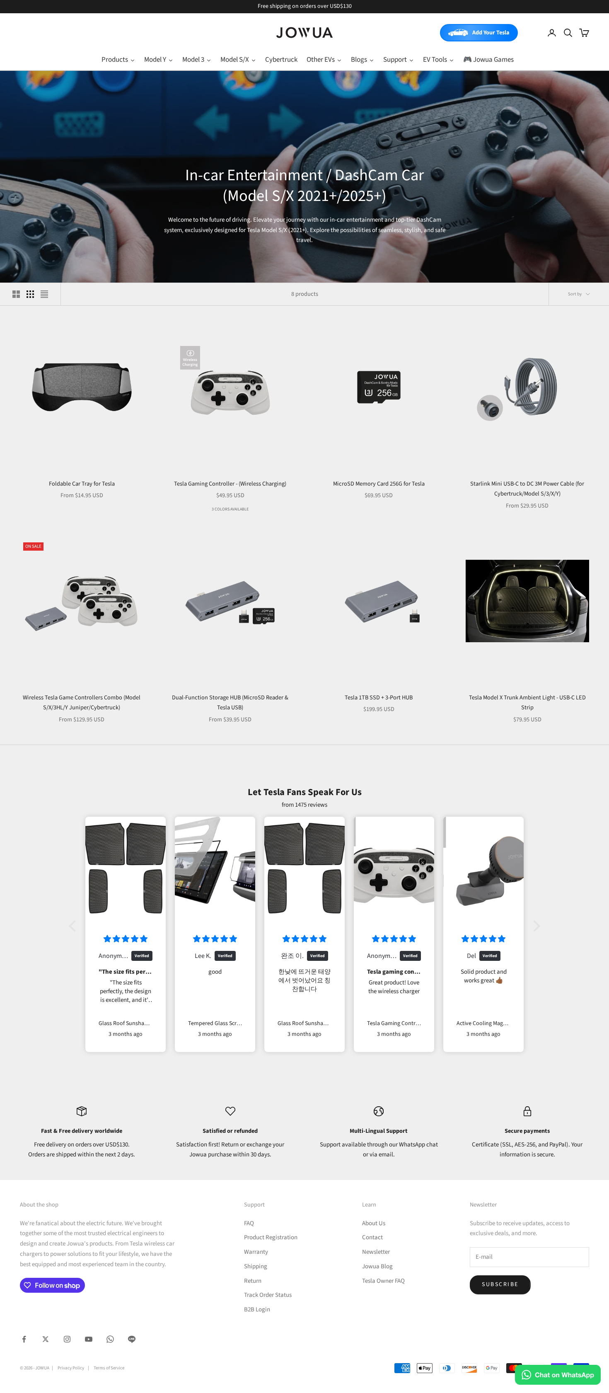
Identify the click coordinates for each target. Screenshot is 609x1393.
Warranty (256, 1252)
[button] (74, 926)
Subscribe (500, 1284)
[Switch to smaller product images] (30, 294)
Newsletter (376, 1252)
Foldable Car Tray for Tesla (82, 483)
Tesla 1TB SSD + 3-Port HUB (379, 697)
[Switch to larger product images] (16, 294)
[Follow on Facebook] (24, 1339)
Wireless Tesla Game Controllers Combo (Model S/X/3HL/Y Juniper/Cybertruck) (81, 702)
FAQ (249, 1223)
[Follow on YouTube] (89, 1339)
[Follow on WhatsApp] (110, 1339)
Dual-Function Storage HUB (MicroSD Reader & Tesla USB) (230, 702)
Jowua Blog (377, 1266)
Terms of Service (109, 1368)
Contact (372, 1237)
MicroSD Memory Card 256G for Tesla (379, 483)
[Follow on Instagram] (67, 1339)
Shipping (255, 1266)
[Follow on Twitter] (45, 1339)
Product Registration (270, 1237)
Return (252, 1281)
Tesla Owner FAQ (383, 1281)
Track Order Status (268, 1295)
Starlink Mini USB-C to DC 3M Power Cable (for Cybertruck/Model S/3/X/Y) (527, 488)
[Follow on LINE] (132, 1339)
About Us (373, 1223)
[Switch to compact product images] (44, 294)
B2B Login (257, 1309)
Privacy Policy (71, 1368)
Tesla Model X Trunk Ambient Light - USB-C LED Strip (527, 702)
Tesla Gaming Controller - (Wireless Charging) (230, 483)
